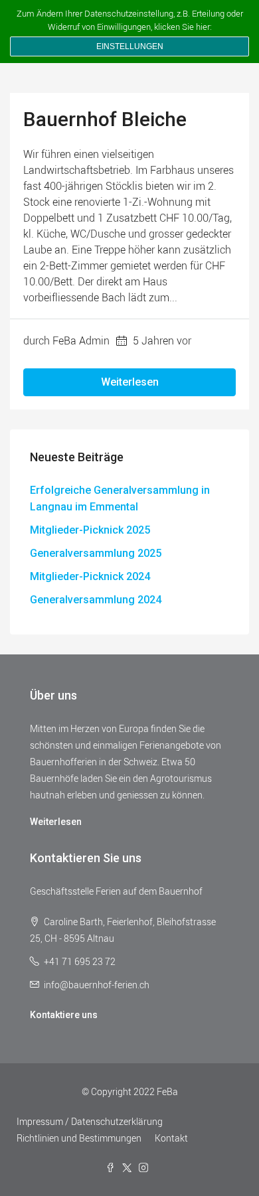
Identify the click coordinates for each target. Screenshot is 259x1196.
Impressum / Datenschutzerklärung (90, 1121)
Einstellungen (129, 46)
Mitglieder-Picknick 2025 (90, 530)
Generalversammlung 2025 (95, 553)
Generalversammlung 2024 (95, 599)
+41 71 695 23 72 (80, 961)
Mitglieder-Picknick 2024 (90, 576)
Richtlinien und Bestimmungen (79, 1138)
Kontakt (171, 1138)
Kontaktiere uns (64, 1014)
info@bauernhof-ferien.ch (96, 984)
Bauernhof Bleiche (105, 119)
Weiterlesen (130, 382)
